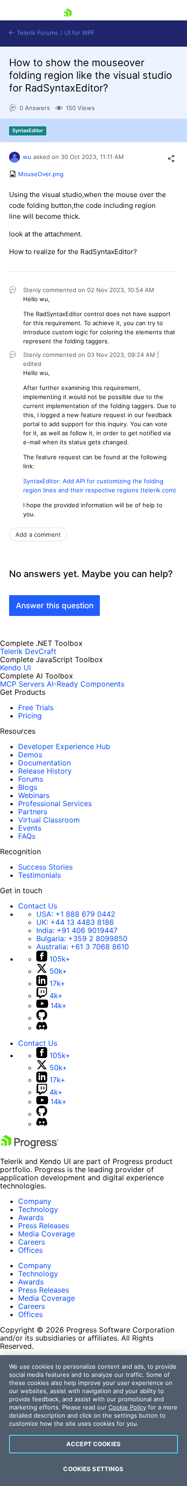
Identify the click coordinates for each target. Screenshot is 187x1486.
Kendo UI (15, 667)
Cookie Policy (127, 1407)
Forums (30, 779)
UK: (75, 922)
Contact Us (37, 905)
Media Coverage (46, 1233)
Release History (45, 770)
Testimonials (39, 875)
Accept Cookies (93, 1444)
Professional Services (55, 803)
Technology (38, 1209)
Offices (30, 1250)
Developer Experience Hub (64, 746)
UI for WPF (79, 32)
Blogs (27, 787)
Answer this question (55, 605)
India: (77, 930)
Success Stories (45, 866)
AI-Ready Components (85, 683)
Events (29, 827)
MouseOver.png (41, 174)
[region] (93, 1420)
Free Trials (36, 707)
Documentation (44, 762)
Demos (30, 754)
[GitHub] (41, 1017)
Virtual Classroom (49, 819)
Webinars (33, 795)
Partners (32, 811)
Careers (31, 1241)
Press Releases (43, 1225)
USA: (75, 914)
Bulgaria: (82, 938)
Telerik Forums (36, 32)
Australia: (82, 947)
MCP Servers (22, 683)
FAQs (26, 836)
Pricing (30, 715)
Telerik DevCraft (28, 651)
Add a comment (38, 534)
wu (27, 156)
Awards (31, 1217)
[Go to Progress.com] (29, 1145)
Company (34, 1201)
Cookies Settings (93, 1468)
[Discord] (41, 1027)
